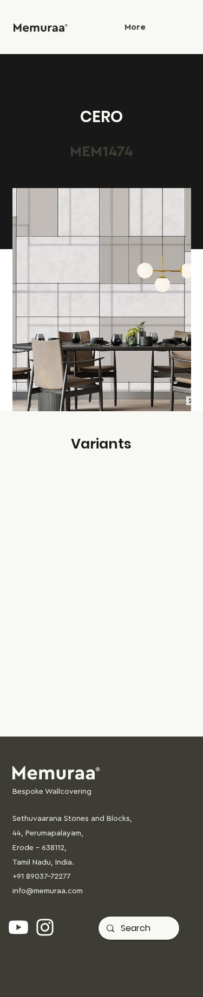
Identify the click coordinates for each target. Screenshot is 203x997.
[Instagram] (45, 927)
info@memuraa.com (47, 891)
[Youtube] (18, 927)
